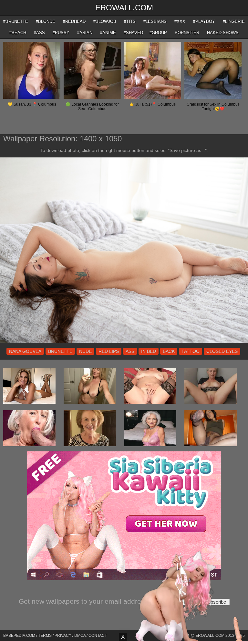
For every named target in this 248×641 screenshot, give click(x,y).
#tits (130, 21)
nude (85, 351)
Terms (45, 635)
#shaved (133, 32)
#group (158, 32)
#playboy (204, 21)
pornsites (187, 32)
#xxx (179, 21)
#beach (17, 32)
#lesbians (155, 21)
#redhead (74, 21)
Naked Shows (223, 32)
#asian (84, 32)
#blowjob (104, 21)
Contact (97, 635)
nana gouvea (25, 351)
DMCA (80, 635)
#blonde (45, 21)
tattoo (190, 351)
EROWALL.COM (124, 7)
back (169, 351)
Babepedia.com (19, 635)
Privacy (63, 635)
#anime (108, 32)
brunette (60, 351)
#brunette (15, 21)
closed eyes (222, 351)
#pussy (61, 32)
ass (130, 351)
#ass (39, 32)
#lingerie (234, 21)
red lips (108, 351)
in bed (148, 351)
